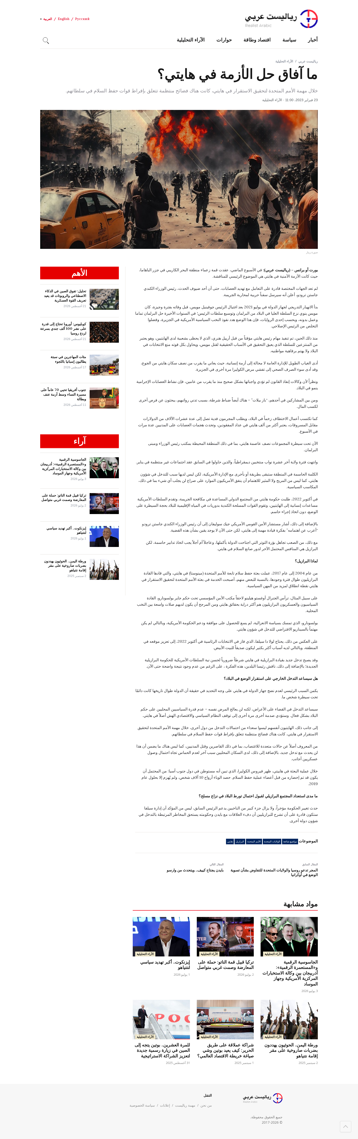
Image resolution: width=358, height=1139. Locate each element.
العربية (47, 19)
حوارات (224, 40)
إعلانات (165, 1105)
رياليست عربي (308, 61)
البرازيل (240, 841)
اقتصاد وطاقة (257, 40)
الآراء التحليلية (191, 40)
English (63, 19)
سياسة (289, 40)
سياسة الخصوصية (142, 1105)
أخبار (313, 40)
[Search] (45, 40)
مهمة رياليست (185, 1105)
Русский (82, 19)
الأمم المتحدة (254, 841)
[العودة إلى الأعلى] (345, 1126)
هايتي (230, 841)
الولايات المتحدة (272, 841)
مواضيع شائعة (290, 841)
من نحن (206, 1105)
